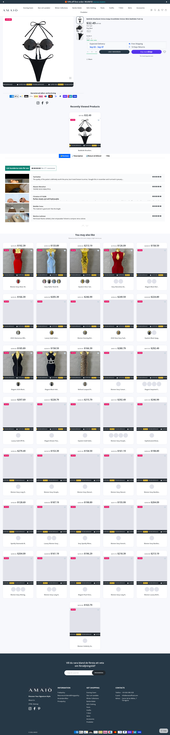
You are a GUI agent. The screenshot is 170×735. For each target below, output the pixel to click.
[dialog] (155, 10)
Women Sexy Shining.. (18, 595)
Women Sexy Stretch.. (118, 543)
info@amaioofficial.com (130, 695)
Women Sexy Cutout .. (118, 389)
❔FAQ (107, 156)
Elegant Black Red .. (152, 287)
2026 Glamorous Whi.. (18, 338)
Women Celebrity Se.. (85, 646)
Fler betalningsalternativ (146, 56)
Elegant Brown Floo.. (51, 441)
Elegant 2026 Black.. (18, 389)
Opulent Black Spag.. (152, 338)
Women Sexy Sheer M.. (18, 287)
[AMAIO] (10, 10)
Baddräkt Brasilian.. (85, 150)
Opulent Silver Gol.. (85, 287)
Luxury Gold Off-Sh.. (18, 441)
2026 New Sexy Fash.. (118, 338)
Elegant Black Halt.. (51, 389)
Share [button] (90, 59)
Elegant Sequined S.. (152, 389)
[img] (36, 168)
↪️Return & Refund (93, 156)
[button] (3, 2)
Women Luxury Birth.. (151, 595)
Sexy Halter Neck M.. (51, 287)
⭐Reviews (64, 156)
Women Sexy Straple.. (118, 441)
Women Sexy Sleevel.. (85, 492)
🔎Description (77, 156)
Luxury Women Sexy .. (51, 543)
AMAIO (35, 732)
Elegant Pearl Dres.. (85, 595)
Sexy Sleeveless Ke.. (118, 287)
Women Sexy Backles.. (152, 492)
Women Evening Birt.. (85, 338)
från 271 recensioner (48, 168)
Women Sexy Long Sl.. (18, 492)
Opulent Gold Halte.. (85, 441)
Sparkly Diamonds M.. (18, 543)
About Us (32, 700)
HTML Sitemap (33, 704)
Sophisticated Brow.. (152, 441)
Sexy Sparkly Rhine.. (85, 543)
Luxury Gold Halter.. (52, 338)
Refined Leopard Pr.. (85, 389)
